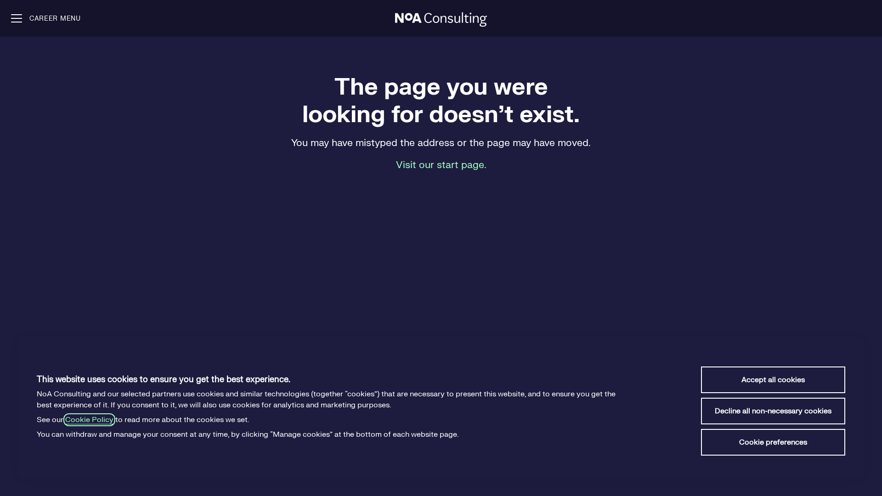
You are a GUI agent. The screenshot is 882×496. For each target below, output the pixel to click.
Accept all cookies (773, 379)
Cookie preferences (773, 442)
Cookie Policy (89, 419)
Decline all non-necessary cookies (773, 411)
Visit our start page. (441, 165)
